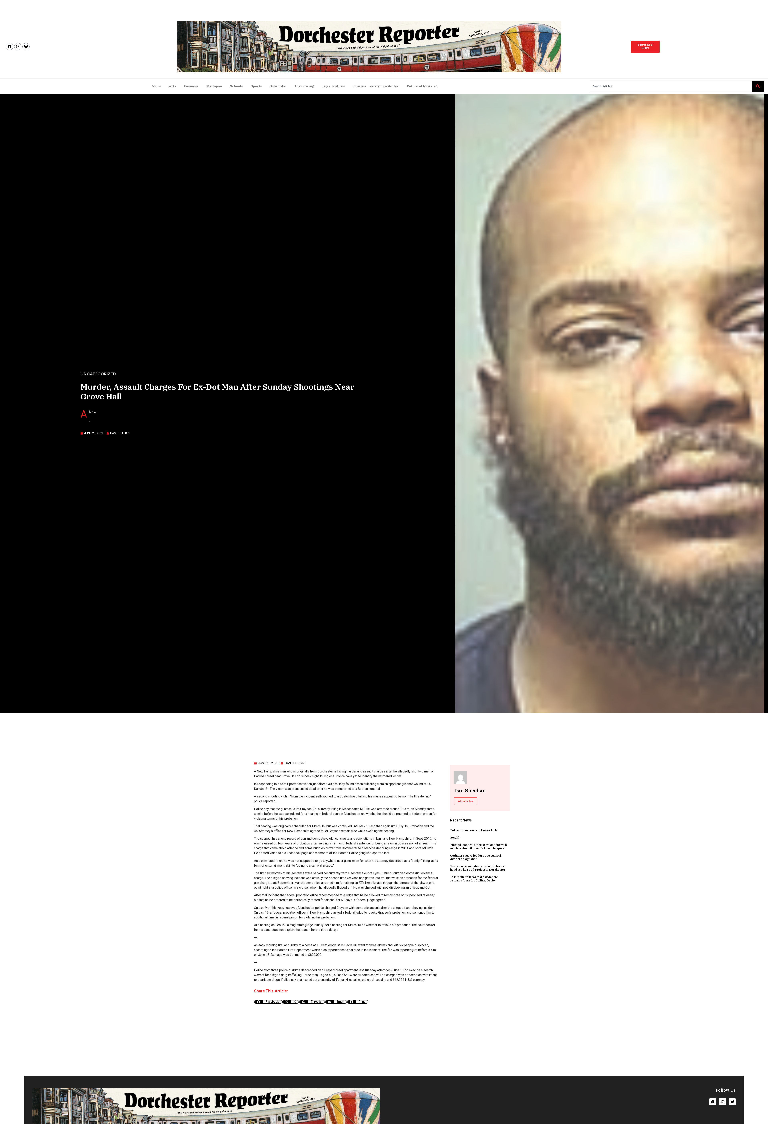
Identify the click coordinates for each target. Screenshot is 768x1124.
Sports (256, 86)
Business (191, 86)
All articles (465, 801)
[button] (268, 1002)
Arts (172, 86)
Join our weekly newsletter (376, 86)
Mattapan (214, 86)
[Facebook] (9, 46)
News (156, 86)
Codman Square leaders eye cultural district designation (475, 857)
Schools (236, 86)
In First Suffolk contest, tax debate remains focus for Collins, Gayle (474, 878)
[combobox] (671, 86)
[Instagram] (17, 46)
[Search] (758, 86)
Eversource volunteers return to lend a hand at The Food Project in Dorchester (477, 867)
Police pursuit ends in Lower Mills (474, 830)
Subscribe (278, 86)
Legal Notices (333, 86)
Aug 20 (454, 837)
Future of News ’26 (422, 86)
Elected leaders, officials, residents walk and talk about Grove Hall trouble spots (478, 846)
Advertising (304, 86)
